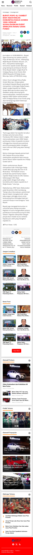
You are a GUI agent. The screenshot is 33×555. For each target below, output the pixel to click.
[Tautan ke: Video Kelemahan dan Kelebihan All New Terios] (16, 373)
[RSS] (20, 232)
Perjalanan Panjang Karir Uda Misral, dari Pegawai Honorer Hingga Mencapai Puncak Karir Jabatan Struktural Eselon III (23, 279)
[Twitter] (16, 232)
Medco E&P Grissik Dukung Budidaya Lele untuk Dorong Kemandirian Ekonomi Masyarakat (9, 279)
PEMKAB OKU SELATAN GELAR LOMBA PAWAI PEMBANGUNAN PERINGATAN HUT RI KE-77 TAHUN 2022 (9, 242)
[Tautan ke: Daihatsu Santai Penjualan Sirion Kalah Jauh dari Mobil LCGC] (6, 400)
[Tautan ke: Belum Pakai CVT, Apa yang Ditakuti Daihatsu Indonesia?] (6, 393)
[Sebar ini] (21, 32)
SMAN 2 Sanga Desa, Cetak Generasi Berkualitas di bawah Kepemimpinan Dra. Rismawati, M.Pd (9, 265)
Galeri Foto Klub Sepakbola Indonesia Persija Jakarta (16, 532)
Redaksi (17, 550)
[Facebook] (13, 232)
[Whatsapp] (21, 36)
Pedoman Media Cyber (7, 552)
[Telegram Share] (28, 32)
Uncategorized (6, 35)
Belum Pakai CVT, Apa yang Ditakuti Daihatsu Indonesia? (20, 392)
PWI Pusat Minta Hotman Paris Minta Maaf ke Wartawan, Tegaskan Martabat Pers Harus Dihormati (23, 265)
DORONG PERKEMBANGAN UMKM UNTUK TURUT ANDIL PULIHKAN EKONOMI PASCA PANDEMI (24, 242)
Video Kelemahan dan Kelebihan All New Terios (15, 385)
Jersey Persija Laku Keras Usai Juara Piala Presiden (18, 521)
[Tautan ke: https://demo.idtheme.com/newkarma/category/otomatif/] (29, 360)
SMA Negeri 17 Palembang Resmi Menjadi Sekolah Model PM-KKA (8, 293)
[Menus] (2, 2)
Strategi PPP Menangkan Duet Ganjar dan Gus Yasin (14, 421)
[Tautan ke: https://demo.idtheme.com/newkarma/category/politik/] (29, 409)
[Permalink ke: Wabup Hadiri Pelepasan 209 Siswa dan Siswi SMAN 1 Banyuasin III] (23, 287)
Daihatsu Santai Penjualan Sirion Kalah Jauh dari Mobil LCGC (20, 399)
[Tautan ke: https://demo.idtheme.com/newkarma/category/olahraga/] (29, 494)
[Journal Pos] (16, 2)
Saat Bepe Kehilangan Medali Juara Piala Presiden (17, 516)
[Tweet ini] (24, 32)
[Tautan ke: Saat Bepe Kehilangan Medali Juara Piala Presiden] (16, 506)
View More (16, 351)
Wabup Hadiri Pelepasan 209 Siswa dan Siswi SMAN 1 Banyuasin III (23, 293)
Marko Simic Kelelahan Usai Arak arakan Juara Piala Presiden (17, 527)
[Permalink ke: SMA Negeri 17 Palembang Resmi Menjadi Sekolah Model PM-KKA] (9, 287)
